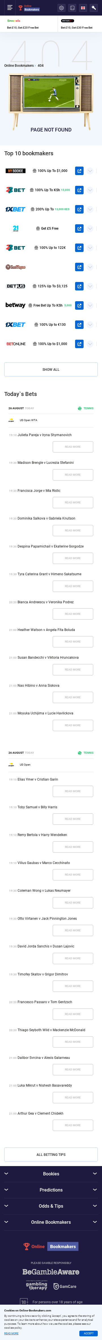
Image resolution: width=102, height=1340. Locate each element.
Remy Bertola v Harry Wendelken (42, 835)
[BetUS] (16, 286)
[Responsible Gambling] (51, 1282)
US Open (25, 764)
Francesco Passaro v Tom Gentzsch (45, 1002)
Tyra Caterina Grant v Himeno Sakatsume (49, 574)
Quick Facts (90, 168)
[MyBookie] (16, 170)
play (79, 171)
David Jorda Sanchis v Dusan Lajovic (46, 946)
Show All (51, 370)
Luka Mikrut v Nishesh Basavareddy (45, 1085)
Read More (73, 446)
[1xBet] (16, 324)
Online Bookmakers (19, 66)
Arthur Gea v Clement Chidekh (40, 1113)
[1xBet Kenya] (16, 209)
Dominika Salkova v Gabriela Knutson (46, 518)
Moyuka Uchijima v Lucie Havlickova (45, 713)
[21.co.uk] (16, 228)
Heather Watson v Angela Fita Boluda (46, 630)
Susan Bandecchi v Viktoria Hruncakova (48, 658)
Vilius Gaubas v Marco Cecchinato (44, 863)
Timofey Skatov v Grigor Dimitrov (43, 974)
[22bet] (16, 247)
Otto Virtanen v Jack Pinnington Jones (47, 919)
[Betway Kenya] (16, 305)
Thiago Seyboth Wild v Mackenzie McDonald (51, 1030)
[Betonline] (16, 343)
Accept (89, 1333)
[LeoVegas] (16, 266)
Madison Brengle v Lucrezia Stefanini (46, 463)
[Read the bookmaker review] (31, 24)
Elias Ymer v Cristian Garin (38, 779)
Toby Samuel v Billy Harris (37, 807)
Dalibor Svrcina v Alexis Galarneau (44, 1058)
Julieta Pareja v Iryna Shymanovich (45, 435)
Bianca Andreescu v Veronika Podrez (46, 602)
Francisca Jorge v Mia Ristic (39, 491)
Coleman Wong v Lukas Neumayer (44, 891)
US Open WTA (28, 420)
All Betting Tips (51, 1155)
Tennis (89, 408)
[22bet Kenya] (16, 190)
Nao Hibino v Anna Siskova (39, 686)
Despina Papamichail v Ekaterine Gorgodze (51, 546)
